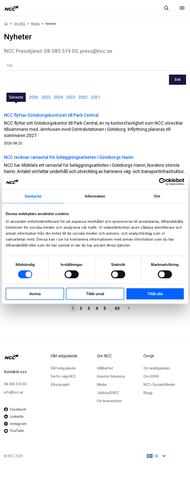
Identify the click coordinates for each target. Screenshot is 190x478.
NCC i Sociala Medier (159, 385)
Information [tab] (95, 196)
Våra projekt (60, 385)
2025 (46, 97)
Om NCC (19, 24)
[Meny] (182, 8)
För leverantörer (109, 401)
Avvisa (35, 294)
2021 (95, 97)
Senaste (16, 97)
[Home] (6, 24)
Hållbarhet (105, 368)
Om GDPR (151, 376)
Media (35, 24)
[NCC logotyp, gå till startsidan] (12, 8)
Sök (177, 80)
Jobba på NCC (108, 393)
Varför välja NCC (63, 376)
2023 (70, 97)
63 (117, 308)
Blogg (147, 393)
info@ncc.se (13, 392)
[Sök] (166, 8)
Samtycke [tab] (33, 196)
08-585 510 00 (15, 384)
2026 (33, 97)
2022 (83, 97)
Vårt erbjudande (63, 368)
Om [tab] (157, 196)
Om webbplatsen (156, 368)
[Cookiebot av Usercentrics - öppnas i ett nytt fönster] (162, 181)
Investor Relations (111, 376)
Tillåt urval (95, 294)
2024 (58, 97)
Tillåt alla (155, 294)
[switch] (72, 274)
